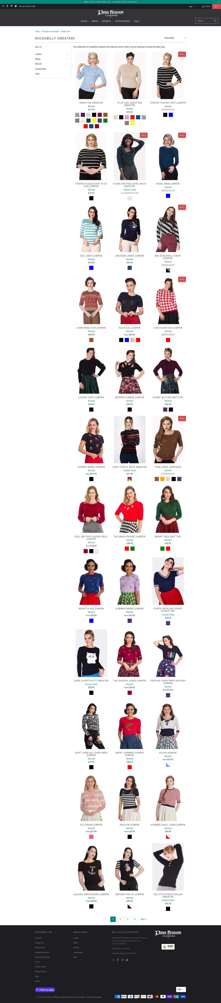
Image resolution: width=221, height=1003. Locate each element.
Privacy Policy (40, 967)
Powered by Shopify (94, 997)
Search (38, 981)
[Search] (215, 21)
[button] (85, 21)
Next (143, 919)
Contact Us (39, 943)
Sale (37, 74)
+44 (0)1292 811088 (27, 6)
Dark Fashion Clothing (50, 997)
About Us (38, 938)
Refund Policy (40, 971)
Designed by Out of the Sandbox (72, 997)
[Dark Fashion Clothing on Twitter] (15, 6)
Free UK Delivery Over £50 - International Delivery (110, 2)
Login (207, 6)
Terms (37, 962)
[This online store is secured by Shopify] (168, 946)
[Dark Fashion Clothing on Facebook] (7, 6)
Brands (38, 64)
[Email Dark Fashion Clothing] (3, 6)
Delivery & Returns (42, 952)
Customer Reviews (42, 957)
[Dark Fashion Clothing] (110, 14)
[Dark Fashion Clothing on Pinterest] (11, 6)
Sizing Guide (40, 947)
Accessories (40, 69)
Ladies (38, 54)
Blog (37, 976)
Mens (37, 59)
